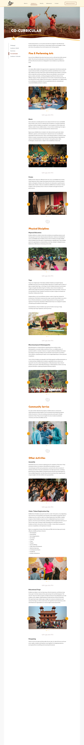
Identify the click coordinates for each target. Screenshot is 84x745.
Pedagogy (12, 45)
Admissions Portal (70, 3)
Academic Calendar (15, 56)
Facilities (12, 51)
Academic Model (14, 48)
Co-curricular (14, 53)
